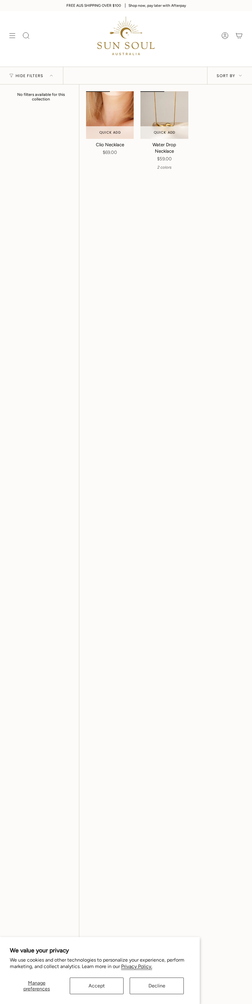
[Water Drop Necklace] (164, 115)
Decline (156, 986)
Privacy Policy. (136, 966)
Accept (97, 986)
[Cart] (239, 36)
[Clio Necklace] (110, 115)
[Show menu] (12, 36)
